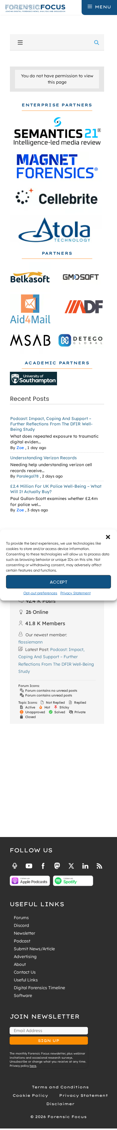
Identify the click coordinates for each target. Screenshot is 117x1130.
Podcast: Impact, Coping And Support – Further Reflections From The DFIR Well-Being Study (51, 424)
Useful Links (26, 980)
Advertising (25, 956)
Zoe (20, 447)
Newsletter (24, 933)
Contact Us (25, 972)
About (20, 964)
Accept (59, 581)
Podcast (22, 941)
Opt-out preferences (40, 593)
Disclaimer (60, 1104)
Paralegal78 (27, 476)
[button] (108, 537)
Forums (21, 917)
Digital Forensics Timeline (39, 987)
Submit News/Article (34, 948)
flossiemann (30, 642)
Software (23, 995)
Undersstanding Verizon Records (43, 457)
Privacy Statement (75, 593)
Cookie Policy (30, 1095)
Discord (21, 925)
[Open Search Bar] (76, 7)
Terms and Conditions (60, 1087)
